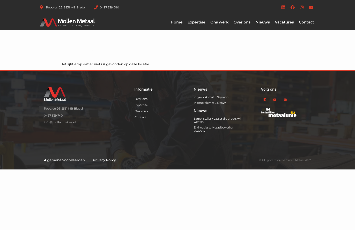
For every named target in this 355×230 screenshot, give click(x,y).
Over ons (242, 22)
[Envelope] (285, 100)
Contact (306, 22)
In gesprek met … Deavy (210, 103)
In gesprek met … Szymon (211, 97)
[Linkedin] (283, 7)
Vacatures (284, 22)
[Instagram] (302, 7)
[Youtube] (311, 7)
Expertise (196, 22)
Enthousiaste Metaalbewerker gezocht (214, 129)
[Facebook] (292, 7)
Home (176, 22)
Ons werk (219, 22)
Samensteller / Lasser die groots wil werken (217, 120)
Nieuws (263, 22)
